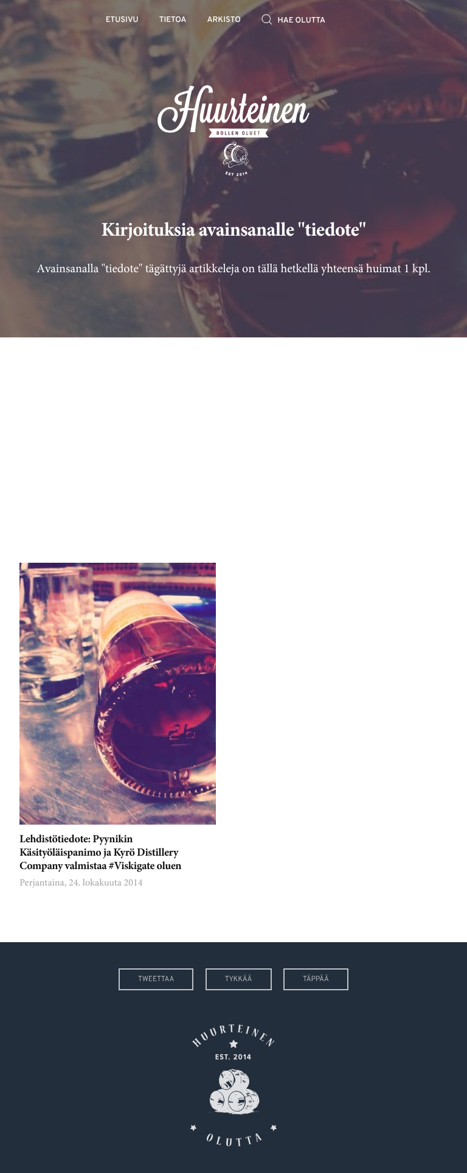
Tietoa (173, 20)
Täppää (316, 979)
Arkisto (224, 20)
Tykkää (238, 979)
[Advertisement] (233, 441)
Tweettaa (156, 979)
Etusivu (122, 20)
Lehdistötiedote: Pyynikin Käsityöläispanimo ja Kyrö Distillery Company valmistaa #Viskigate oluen (100, 853)
